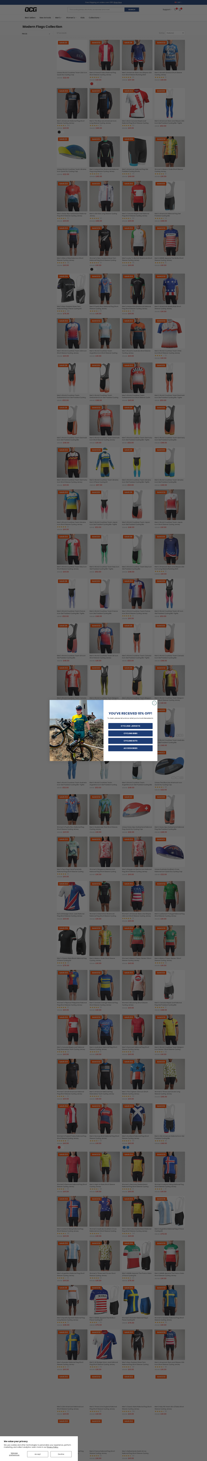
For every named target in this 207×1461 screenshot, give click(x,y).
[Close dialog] (154, 703)
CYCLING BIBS (130, 733)
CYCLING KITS (130, 740)
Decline (61, 1454)
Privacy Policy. (52, 1447)
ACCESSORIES (130, 748)
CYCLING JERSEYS (130, 726)
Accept (38, 1454)
